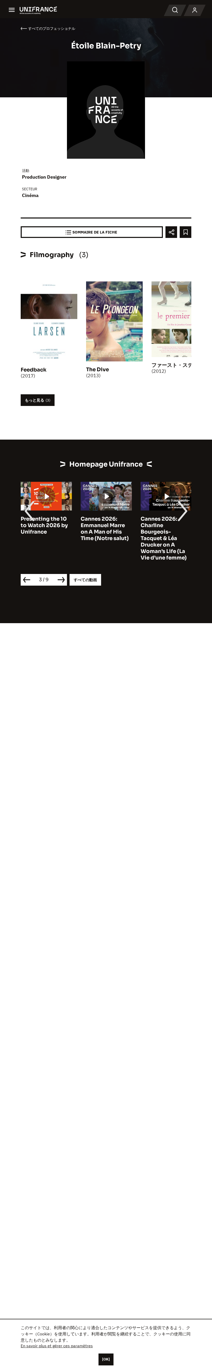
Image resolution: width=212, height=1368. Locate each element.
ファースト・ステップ (177, 365)
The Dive (97, 369)
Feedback (34, 370)
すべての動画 (85, 579)
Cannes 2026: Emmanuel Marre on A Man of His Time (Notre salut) (45, 529)
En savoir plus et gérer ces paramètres (57, 1345)
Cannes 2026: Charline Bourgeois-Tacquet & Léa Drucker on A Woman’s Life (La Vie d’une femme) (104, 538)
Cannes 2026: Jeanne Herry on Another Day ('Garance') (162, 529)
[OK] (106, 1359)
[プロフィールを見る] (195, 10)
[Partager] (171, 232)
